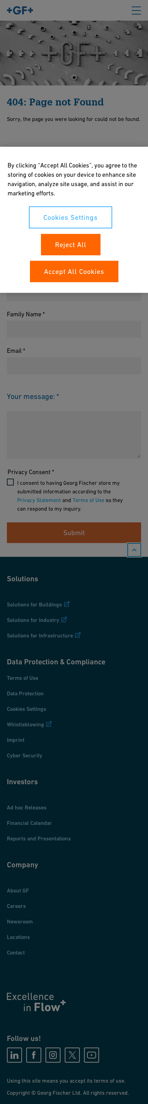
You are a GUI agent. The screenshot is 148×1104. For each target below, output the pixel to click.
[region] (74, 219)
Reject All (70, 244)
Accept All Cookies (74, 271)
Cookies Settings (70, 217)
